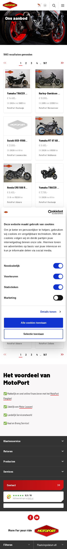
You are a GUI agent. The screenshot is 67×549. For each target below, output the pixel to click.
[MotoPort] (8, 5)
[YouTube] (37, 517)
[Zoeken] (53, 5)
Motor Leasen (25, 406)
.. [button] (40, 63)
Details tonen (48, 311)
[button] (61, 62)
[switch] (58, 276)
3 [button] (31, 63)
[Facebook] (30, 517)
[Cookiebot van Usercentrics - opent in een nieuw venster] (48, 212)
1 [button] (20, 63)
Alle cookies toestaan (33, 322)
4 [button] (37, 63)
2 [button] (26, 63)
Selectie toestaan (33, 333)
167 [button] (45, 63)
